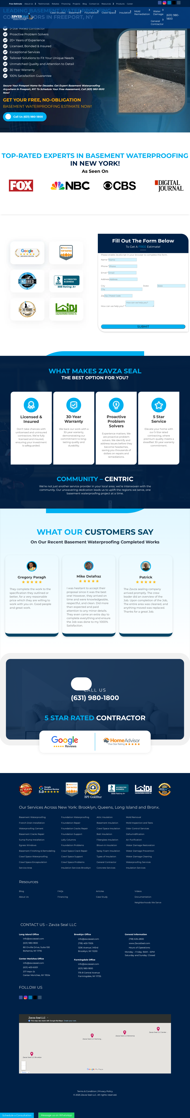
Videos (138, 891)
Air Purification (134, 839)
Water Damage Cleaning (139, 856)
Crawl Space (109, 12)
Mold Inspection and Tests (139, 823)
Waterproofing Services (138, 862)
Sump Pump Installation (31, 839)
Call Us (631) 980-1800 (28, 116)
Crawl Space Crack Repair (74, 851)
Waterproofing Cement (31, 828)
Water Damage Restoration (140, 845)
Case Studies (57, 12)
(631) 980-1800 (95, 698)
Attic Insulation (105, 817)
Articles (100, 891)
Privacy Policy (105, 1091)
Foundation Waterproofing (75, 817)
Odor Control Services (137, 828)
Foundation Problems (72, 845)
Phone (105, 266)
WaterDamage (158, 13)
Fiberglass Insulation (107, 839)
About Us (28, 4)
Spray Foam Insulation (108, 851)
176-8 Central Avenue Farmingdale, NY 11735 (89, 974)
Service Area (25, 867)
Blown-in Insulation (107, 845)
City (103, 285)
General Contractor (106, 862)
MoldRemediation (142, 13)
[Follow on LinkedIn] (169, 2)
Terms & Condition (86, 1091)
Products (120, 4)
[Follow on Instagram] (164, 2)
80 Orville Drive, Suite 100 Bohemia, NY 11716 (36, 949)
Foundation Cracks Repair (74, 828)
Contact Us (94, 4)
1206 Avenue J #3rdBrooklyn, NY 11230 (88, 949)
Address (105, 279)
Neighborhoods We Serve (148, 902)
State (146, 285)
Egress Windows (27, 845)
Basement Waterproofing (32, 817)
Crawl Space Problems (72, 862)
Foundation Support (71, 834)
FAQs (60, 891)
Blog (85, 4)
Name (105, 259)
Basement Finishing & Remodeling (37, 851)
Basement (75, 12)
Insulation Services (135, 867)
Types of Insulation (106, 856)
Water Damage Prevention (140, 851)
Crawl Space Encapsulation (33, 862)
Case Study (102, 897)
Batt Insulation (104, 834)
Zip (102, 295)
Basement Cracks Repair (31, 834)
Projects (76, 4)
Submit (143, 326)
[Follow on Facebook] (160, 2)
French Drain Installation (32, 823)
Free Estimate (15, 4)
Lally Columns (68, 839)
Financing (65, 4)
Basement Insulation (107, 823)
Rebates (55, 4)
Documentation (143, 897)
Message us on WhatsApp (56, 1115)
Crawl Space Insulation (108, 828)
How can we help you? (113, 306)
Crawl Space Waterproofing (33, 856)
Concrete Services (106, 867)
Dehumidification (135, 834)
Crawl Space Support (72, 856)
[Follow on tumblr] (178, 2)
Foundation (91, 12)
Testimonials (43, 4)
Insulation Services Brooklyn (76, 867)
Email (104, 272)
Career (130, 4)
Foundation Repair (70, 823)
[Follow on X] (174, 2)
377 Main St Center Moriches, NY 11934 (36, 973)
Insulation (125, 12)
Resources (106, 4)
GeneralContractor (157, 22)
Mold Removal (133, 817)
